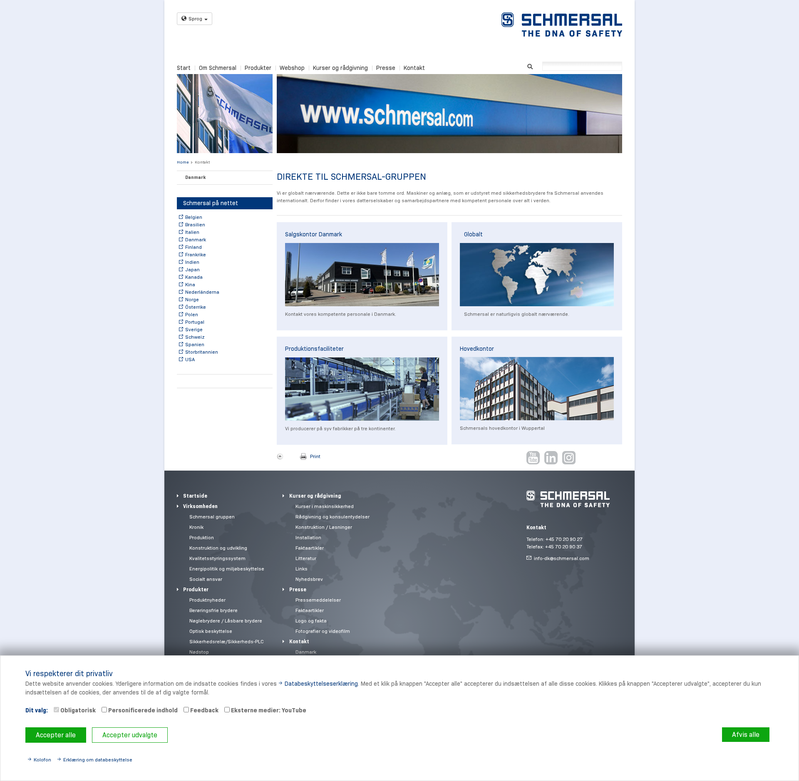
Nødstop (199, 652)
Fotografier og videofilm (322, 631)
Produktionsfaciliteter (314, 348)
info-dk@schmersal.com (561, 558)
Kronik (196, 527)
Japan (192, 269)
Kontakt (414, 68)
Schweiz (195, 337)
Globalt (473, 234)
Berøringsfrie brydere (213, 610)
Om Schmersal (217, 68)
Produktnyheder (207, 600)
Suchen (529, 65)
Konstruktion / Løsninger (323, 527)
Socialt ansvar (205, 579)
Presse (385, 68)
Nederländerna (202, 292)
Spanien (194, 344)
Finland (193, 247)
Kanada (194, 277)
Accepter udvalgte (129, 735)
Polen (191, 314)
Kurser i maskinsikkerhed (324, 506)
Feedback (203, 710)
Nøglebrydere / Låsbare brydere (225, 620)
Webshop (292, 68)
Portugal (194, 322)
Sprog (195, 18)
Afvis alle (745, 735)
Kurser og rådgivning (340, 68)
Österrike (195, 307)
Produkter (258, 68)
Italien (192, 232)
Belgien (193, 217)
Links (301, 568)
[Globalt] (537, 274)
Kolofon (42, 759)
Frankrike (195, 254)
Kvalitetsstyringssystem (217, 558)
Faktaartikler (309, 548)
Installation (308, 537)
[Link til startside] (561, 24)
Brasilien (195, 224)
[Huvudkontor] (537, 388)
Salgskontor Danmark (313, 234)
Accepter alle (56, 735)
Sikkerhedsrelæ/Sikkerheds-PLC (226, 641)
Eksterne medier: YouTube (268, 710)
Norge (192, 299)
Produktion (201, 537)
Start (184, 68)
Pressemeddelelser (318, 600)
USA (190, 359)
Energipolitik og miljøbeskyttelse (226, 568)
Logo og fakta (311, 620)
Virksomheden (200, 506)
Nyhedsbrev (309, 579)
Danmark (195, 177)
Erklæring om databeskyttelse (97, 759)
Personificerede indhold (142, 710)
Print (315, 456)
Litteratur (305, 558)
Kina (190, 284)
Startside (195, 496)
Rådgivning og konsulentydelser (332, 516)
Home (183, 162)
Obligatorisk (77, 710)
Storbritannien (201, 352)
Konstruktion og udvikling (218, 548)
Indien (192, 262)
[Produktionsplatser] (362, 389)
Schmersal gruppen (212, 516)
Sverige (194, 329)
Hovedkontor (477, 348)
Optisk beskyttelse (210, 631)
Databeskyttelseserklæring (321, 683)
